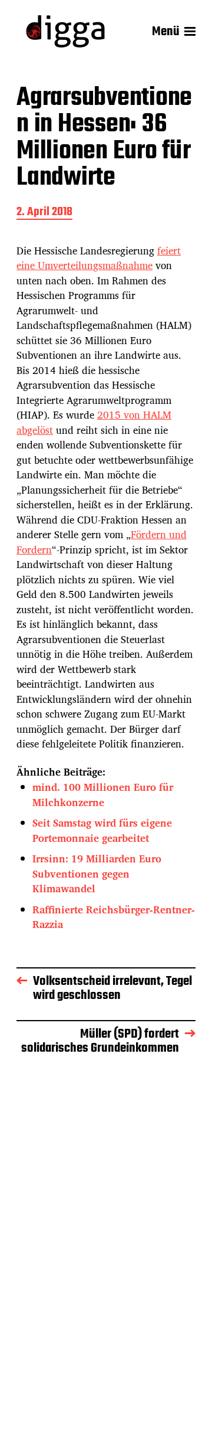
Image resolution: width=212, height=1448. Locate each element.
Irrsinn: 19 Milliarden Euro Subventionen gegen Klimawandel (96, 873)
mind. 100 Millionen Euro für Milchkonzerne (102, 794)
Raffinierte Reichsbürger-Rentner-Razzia (113, 917)
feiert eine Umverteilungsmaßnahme (98, 258)
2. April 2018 (44, 213)
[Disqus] (106, 1237)
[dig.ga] (65, 31)
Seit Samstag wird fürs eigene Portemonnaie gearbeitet (102, 830)
